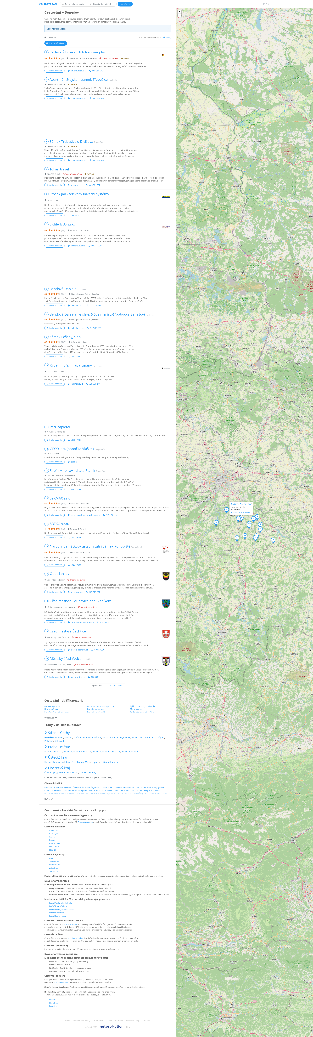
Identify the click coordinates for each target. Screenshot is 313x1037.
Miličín (110, 790)
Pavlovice (71, 793)
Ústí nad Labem (109, 762)
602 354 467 (98, 98)
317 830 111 (96, 677)
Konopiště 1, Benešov (81, 552)
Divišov (103, 787)
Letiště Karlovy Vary (57, 916)
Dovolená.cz (54, 864)
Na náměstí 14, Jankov (56, 580)
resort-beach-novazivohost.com (85, 515)
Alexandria (53, 830)
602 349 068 (76, 564)
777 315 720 (96, 245)
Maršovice (101, 790)
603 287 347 (105, 622)
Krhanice (48, 790)
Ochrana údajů (133, 1020)
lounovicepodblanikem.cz (82, 622)
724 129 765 (111, 515)
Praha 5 (87, 751)
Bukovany (58, 787)
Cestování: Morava (76, 777)
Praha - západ (156, 737)
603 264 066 (76, 489)
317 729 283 (95, 305)
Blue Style (53, 833)
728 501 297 (94, 383)
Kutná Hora (86, 737)
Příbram (48, 741)
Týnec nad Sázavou (158, 793)
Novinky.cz (53, 1003)
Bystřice (67, 787)
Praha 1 (48, 751)
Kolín (76, 737)
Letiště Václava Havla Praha (60, 903)
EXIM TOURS (54, 843)
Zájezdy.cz (53, 868)
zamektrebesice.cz (79, 98)
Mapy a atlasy (136, 709)
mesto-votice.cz (78, 677)
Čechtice (77, 787)
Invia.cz (52, 858)
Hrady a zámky (51, 709)
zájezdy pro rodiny (75, 938)
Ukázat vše (49, 717)
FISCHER (52, 850)
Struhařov (126, 793)
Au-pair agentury (52, 706)
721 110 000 (76, 537)
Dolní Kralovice (115, 787)
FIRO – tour (54, 846)
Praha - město (59, 747)
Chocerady (141, 787)
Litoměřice (70, 762)
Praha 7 (106, 751)
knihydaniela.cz (77, 305)
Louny (80, 762)
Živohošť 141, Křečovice (56, 371)
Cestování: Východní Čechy (55, 777)
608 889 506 (76, 440)
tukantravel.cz (77, 185)
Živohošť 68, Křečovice (80, 503)
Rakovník (59, 741)
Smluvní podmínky (81, 1020)
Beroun (59, 737)
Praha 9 (126, 751)
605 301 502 (94, 185)
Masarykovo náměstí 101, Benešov (85, 294)
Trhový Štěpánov (140, 793)
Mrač (128, 790)
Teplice (95, 762)
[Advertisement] (107, 120)
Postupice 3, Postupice (56, 432)
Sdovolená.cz (54, 871)
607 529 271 (94, 592)
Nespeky (148, 790)
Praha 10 (136, 751)
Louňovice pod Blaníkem (83, 790)
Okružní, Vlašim (53, 453)
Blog (128, 1027)
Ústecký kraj (57, 757)
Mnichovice (119, 790)
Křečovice (58, 790)
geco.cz (74, 461)
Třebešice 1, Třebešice (56, 84)
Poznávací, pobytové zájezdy (57, 712)
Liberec (84, 772)
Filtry (168, 37)
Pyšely (110, 793)
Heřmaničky (128, 787)
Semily (92, 772)
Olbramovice (60, 793)
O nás (109, 1020)
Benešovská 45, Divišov (79, 230)
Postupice (100, 793)
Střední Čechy (59, 733)
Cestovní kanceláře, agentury (100, 706)
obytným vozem (70, 924)
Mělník (97, 737)
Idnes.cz (52, 999)
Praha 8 (116, 751)
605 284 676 (97, 70)
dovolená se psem (61, 982)
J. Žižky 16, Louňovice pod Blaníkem (61, 607)
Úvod (67, 1020)
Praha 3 (68, 751)
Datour (52, 840)
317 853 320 (99, 649)
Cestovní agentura (85, 822)
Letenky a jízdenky (95, 709)
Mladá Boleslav (111, 737)
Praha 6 (97, 751)
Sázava (117, 793)
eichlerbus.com (78, 245)
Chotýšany (152, 787)
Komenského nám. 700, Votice (59, 665)
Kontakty (119, 1020)
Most (87, 762)
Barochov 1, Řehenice (78, 529)
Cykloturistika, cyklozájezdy (142, 706)
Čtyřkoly (95, 787)
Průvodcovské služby (96, 712)
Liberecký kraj (59, 768)
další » (121, 685)
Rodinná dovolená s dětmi (142, 712)
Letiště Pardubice (56, 912)
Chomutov (57, 762)
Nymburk (125, 737)
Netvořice (157, 790)
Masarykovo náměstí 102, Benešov (83, 58)
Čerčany (86, 787)
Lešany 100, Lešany (79, 342)
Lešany (67, 790)
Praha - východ (140, 737)
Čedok (52, 837)
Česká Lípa (50, 772)
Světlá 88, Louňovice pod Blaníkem (61, 475)
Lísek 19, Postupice (54, 200)
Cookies (146, 1020)
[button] (253, 519)
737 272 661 (76, 356)
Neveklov (48, 793)
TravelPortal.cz (55, 861)
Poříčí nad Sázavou (86, 793)
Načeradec (137, 790)
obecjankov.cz (77, 592)
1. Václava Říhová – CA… (241, 504)
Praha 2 (58, 751)
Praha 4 (77, 751)
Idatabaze (51, 4)
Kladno (68, 737)
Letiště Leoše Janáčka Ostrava (61, 909)
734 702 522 (76, 215)
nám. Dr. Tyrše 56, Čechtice (58, 637)
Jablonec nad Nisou (67, 772)
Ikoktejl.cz (53, 1006)
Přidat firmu (98, 1020)
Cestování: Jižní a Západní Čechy (98, 777)
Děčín (47, 762)
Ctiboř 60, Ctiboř (53, 174)
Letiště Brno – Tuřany (58, 906)
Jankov (161, 787)
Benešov (49, 737)
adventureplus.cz (78, 70)
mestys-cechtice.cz (79, 649)
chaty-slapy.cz (77, 383)
